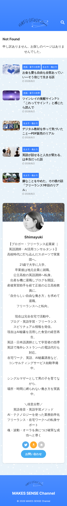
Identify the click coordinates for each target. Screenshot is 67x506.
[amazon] (33, 444)
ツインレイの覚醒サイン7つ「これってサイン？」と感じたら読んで (42, 103)
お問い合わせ (33, 454)
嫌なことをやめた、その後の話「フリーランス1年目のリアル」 (42, 185)
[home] (41, 444)
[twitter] (25, 444)
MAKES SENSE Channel (33, 493)
